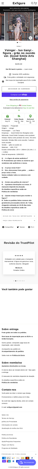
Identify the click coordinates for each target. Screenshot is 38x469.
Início (18, 46)
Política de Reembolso (9, 438)
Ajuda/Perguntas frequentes (11, 441)
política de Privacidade (9, 421)
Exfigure (19, 3)
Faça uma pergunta (12, 220)
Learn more (28, 69)
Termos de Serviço (8, 418)
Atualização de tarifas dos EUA (12, 428)
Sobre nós (5, 415)
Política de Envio (7, 435)
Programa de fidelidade (9, 448)
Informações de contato (10, 425)
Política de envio (8, 210)
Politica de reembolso (10, 191)
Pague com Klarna (8, 445)
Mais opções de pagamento (19, 99)
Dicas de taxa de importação (17, 216)
